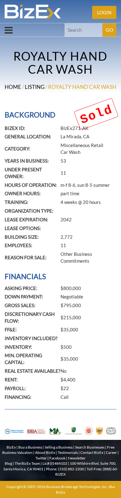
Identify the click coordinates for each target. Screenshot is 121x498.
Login (104, 12)
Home (13, 87)
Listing (34, 87)
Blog (8, 463)
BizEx (11, 447)
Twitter (41, 458)
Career (111, 452)
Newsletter (77, 458)
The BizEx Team (27, 463)
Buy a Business (30, 447)
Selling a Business (59, 447)
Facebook (57, 458)
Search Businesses (90, 447)
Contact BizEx (91, 452)
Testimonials (68, 452)
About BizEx (45, 452)
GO (109, 30)
